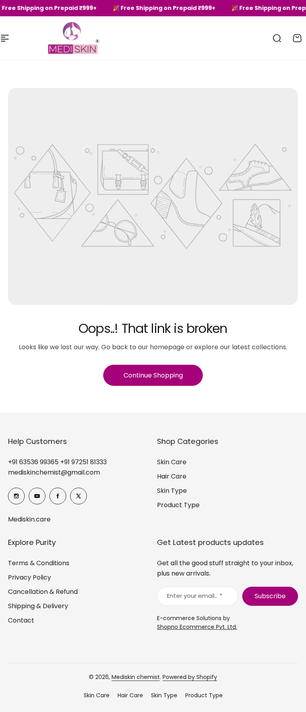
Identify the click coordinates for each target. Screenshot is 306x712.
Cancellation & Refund (43, 591)
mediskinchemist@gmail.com (54, 472)
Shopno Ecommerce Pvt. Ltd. (197, 627)
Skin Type (172, 490)
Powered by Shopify (190, 677)
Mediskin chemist (136, 677)
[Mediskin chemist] (60, 38)
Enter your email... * (194, 595)
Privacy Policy (29, 577)
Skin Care (171, 462)
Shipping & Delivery (38, 606)
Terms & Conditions (38, 563)
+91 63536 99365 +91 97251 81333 (57, 462)
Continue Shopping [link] (153, 375)
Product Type (178, 505)
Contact (21, 620)
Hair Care (171, 476)
